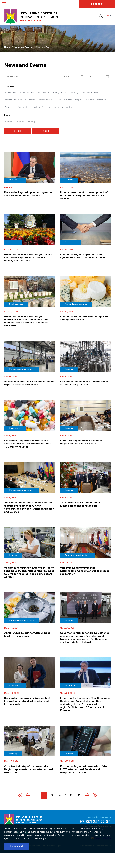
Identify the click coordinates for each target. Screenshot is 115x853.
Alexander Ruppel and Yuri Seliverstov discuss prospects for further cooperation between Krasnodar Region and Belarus (29, 507)
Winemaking (23, 107)
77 (79, 795)
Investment (10, 92)
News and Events (23, 47)
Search (18, 131)
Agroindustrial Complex (70, 100)
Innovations (43, 92)
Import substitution (62, 107)
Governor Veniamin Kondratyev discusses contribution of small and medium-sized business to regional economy (26, 321)
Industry (90, 100)
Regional (20, 121)
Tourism (9, 107)
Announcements (90, 92)
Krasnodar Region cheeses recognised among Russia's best (84, 318)
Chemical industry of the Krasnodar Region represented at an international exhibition (28, 769)
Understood (16, 846)
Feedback (97, 4)
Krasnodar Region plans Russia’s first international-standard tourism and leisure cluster (27, 701)
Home (7, 47)
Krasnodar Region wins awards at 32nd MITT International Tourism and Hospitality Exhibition (84, 769)
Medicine (101, 100)
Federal (8, 121)
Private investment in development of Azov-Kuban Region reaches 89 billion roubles (84, 195)
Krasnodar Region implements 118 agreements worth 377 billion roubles (83, 256)
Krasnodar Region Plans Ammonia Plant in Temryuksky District (85, 383)
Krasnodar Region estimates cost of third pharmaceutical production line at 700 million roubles (28, 443)
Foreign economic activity (66, 92)
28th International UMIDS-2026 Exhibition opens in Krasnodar (80, 504)
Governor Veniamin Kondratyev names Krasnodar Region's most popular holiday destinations (28, 257)
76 (71, 795)
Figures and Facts (46, 100)
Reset (46, 131)
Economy (29, 100)
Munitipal (32, 121)
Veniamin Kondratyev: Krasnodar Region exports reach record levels (29, 383)
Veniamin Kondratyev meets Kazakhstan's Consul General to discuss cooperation (84, 571)
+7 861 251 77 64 (95, 822)
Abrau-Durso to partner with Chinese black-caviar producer (27, 634)
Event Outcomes (13, 100)
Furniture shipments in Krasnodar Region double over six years (81, 442)
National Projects (41, 107)
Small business (27, 92)
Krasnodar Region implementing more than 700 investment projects (28, 194)
